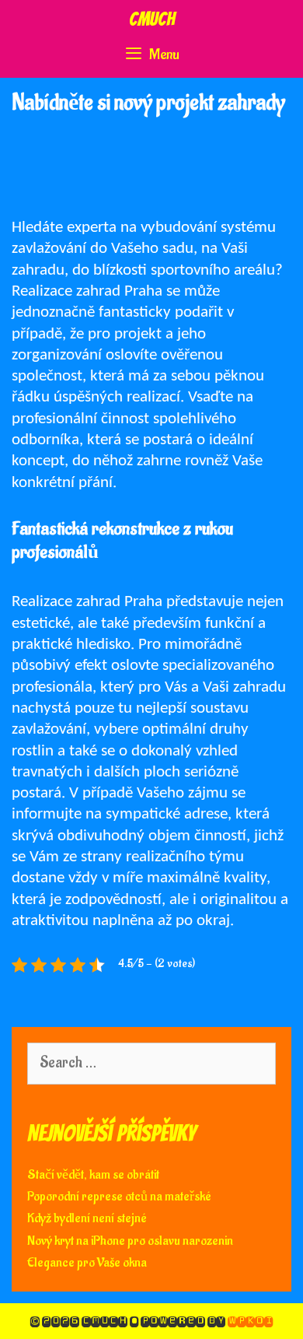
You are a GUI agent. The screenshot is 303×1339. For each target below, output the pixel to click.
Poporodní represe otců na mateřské (119, 1196)
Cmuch (152, 19)
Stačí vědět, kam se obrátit (93, 1174)
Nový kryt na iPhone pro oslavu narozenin (130, 1241)
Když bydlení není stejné (87, 1218)
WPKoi (250, 1321)
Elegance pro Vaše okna (87, 1262)
